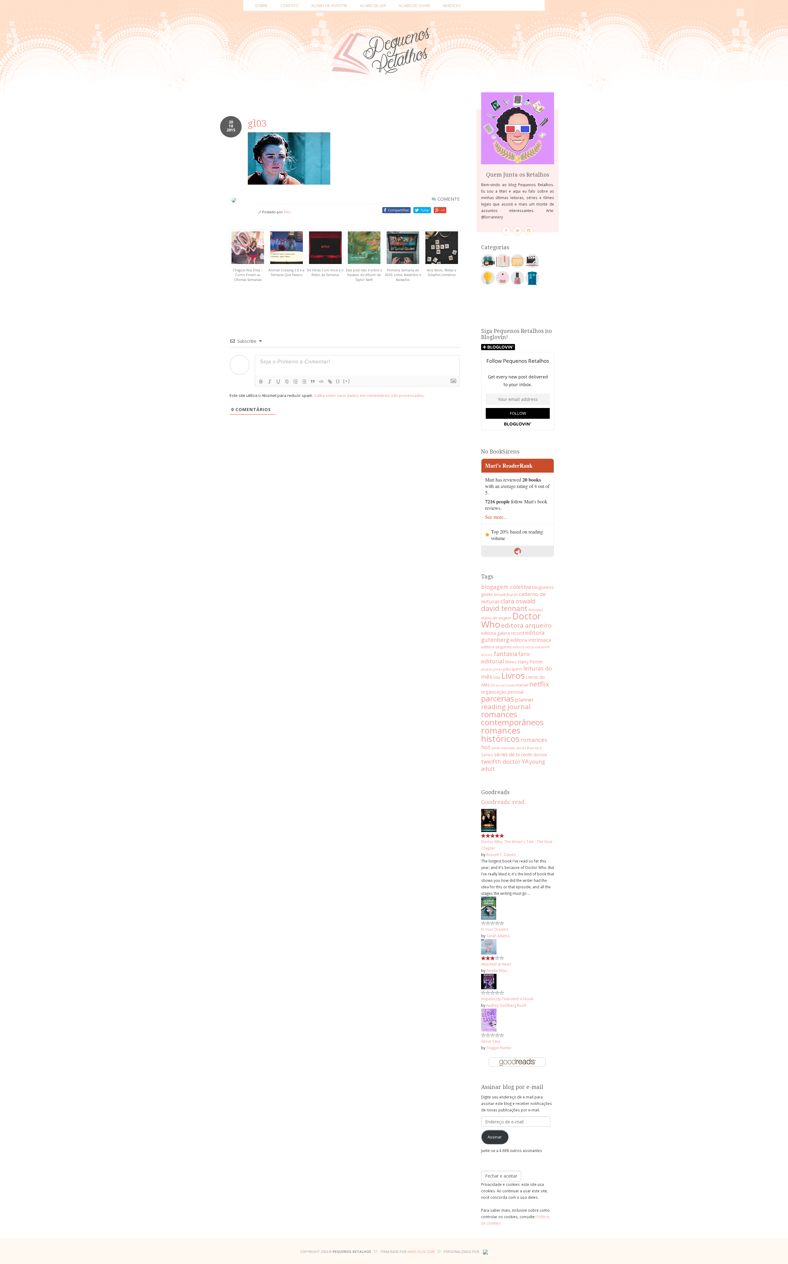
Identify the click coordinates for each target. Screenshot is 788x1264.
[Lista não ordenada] (304, 381)
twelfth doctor (501, 761)
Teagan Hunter (499, 1047)
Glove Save (491, 1041)
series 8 (522, 748)
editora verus (523, 647)
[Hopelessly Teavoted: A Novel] (489, 980)
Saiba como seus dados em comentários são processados (369, 395)
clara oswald (518, 601)
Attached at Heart (496, 964)
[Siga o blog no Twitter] (517, 230)
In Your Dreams (495, 929)
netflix (539, 683)
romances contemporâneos (512, 718)
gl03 (257, 123)
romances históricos (501, 734)
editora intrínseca (530, 640)
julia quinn (512, 669)
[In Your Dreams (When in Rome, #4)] (488, 907)
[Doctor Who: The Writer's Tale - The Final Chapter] (489, 820)
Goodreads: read (503, 802)
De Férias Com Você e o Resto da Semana (325, 272)
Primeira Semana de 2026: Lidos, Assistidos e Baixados (403, 275)
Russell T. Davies (501, 854)
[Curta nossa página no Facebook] (506, 230)
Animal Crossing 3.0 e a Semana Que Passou (286, 272)
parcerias (497, 698)
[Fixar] (287, 381)
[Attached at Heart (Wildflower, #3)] (489, 946)
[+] (346, 381)
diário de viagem (496, 618)
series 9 (536, 748)
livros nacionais (503, 685)
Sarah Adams (498, 935)
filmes (511, 662)
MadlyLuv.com (421, 1251)
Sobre (261, 5)
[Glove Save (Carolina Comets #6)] (489, 1019)
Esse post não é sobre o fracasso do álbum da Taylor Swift (364, 275)
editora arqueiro (526, 625)
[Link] (330, 381)
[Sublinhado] (278, 381)
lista (496, 677)
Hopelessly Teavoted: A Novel (507, 998)
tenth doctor (534, 754)
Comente (448, 199)
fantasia (505, 654)
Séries (487, 755)
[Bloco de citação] (312, 381)
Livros (513, 675)
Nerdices (452, 5)
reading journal (506, 706)
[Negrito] (261, 381)
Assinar (495, 1137)
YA (525, 761)
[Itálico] (269, 381)
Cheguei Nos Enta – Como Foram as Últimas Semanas (248, 275)
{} (338, 381)
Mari (287, 212)
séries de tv (507, 754)
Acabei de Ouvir (414, 5)
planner (524, 699)
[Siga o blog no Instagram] (529, 230)
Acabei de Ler (373, 5)
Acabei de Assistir (329, 5)
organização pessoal (502, 692)
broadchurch (506, 594)
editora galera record (502, 633)
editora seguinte (496, 647)
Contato (289, 5)
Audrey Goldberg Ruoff (506, 1005)
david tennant (504, 608)
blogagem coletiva (506, 586)
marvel (522, 685)
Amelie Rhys (496, 970)
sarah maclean (503, 748)
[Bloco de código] (321, 381)
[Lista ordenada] (295, 381)
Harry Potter (530, 662)
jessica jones (491, 669)
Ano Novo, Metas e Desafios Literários (441, 272)
